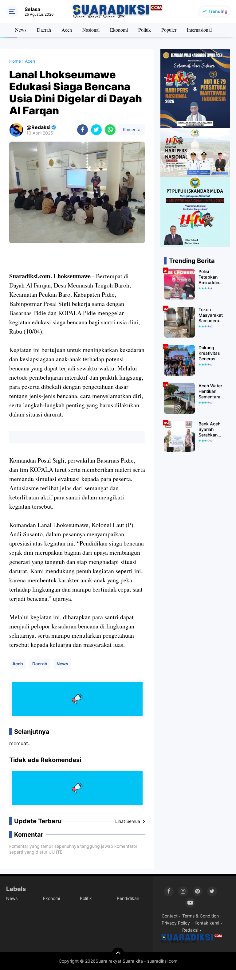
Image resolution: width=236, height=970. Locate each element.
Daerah (44, 29)
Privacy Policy (176, 922)
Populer (168, 29)
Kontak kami (207, 922)
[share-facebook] (82, 129)
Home (15, 61)
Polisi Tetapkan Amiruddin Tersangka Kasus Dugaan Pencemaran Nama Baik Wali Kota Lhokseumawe (212, 277)
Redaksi (190, 930)
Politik (144, 29)
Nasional (91, 29)
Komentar (132, 129)
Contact (170, 915)
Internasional (199, 29)
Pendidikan (128, 898)
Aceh (66, 29)
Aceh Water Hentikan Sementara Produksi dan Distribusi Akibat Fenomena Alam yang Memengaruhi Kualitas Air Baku (212, 391)
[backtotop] (118, 954)
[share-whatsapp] (110, 129)
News (20, 29)
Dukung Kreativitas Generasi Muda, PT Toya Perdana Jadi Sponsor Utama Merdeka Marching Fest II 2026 (212, 353)
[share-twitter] (96, 129)
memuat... (20, 743)
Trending (217, 11)
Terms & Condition (200, 915)
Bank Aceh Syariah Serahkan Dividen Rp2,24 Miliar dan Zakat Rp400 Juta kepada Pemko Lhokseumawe (212, 429)
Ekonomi (119, 29)
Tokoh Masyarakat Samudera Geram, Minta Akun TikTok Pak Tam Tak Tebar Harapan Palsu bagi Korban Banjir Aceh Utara (212, 315)
